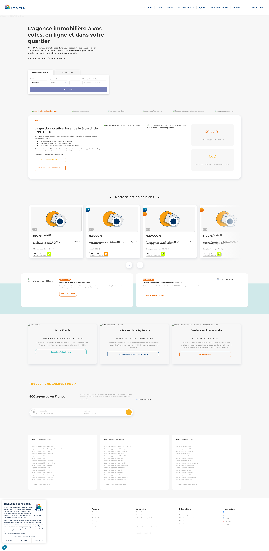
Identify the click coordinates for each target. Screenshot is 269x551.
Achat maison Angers (183, 446)
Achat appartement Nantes (185, 467)
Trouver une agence (185, 515)
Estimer (67, 72)
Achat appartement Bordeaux (186, 449)
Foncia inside (96, 524)
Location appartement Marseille (115, 463)
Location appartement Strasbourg (116, 477)
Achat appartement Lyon (184, 458)
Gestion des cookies (141, 524)
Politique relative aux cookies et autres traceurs (149, 527)
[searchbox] (94, 83)
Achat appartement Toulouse (186, 477)
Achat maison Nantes (183, 470)
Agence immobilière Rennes (42, 472)
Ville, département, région (90, 79)
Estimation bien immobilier (187, 518)
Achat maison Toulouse (184, 479)
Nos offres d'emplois (98, 518)
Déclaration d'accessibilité (143, 533)
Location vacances (219, 7)
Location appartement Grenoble (115, 456)
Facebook (229, 512)
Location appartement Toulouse (115, 479)
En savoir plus (205, 354)
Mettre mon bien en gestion (119, 165)
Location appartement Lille (113, 458)
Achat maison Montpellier (185, 465)
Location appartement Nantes (114, 467)
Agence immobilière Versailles (42, 479)
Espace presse (96, 521)
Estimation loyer (184, 521)
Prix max (72, 79)
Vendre (170, 7)
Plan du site (139, 512)
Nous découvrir (96, 512)
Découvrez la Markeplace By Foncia (133, 354)
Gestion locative (186, 7)
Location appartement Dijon (114, 453)
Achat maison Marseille (184, 460)
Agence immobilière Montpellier (43, 463)
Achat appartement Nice (184, 472)
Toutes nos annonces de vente (186, 484)
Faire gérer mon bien (155, 295)
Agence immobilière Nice (41, 467)
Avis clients (95, 527)
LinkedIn (228, 518)
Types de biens (54, 79)
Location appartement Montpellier (116, 465)
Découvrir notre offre (50, 160)
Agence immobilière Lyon (41, 458)
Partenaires (95, 530)
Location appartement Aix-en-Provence (117, 446)
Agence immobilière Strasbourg (43, 475)
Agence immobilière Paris (41, 470)
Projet (32, 79)
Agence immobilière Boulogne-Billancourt (47, 449)
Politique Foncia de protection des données (148, 518)
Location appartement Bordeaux (115, 451)
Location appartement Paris (113, 472)
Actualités (238, 7)
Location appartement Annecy (114, 449)
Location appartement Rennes (114, 475)
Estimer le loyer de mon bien (50, 168)
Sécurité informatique (142, 530)
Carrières (94, 515)
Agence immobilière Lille (41, 456)
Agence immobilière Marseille (42, 460)
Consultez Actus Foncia (61, 352)
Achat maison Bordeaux (184, 451)
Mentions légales (140, 515)
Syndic (202, 7)
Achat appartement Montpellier (187, 463)
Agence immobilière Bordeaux (42, 446)
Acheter (148, 7)
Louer (159, 7)
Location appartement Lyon (113, 460)
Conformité (138, 521)
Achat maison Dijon (183, 453)
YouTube (228, 521)
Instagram (229, 524)
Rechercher (40, 72)
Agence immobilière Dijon (41, 451)
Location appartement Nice (113, 470)
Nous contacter (183, 512)
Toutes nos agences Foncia (41, 484)
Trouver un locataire (163, 167)
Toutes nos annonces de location (115, 484)
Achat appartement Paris (185, 475)
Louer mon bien (68, 294)
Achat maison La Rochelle (185, 456)
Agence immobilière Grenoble (42, 453)
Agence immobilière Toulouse (42, 477)
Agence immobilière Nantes (42, 465)
